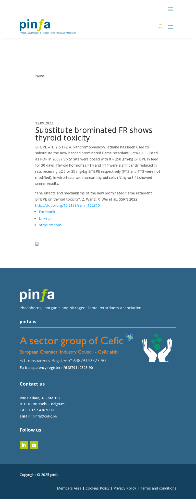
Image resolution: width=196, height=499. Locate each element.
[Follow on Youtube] (34, 445)
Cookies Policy (97, 488)
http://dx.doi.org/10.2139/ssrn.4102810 (67, 205)
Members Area (69, 488)
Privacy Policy (125, 488)
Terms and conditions (158, 488)
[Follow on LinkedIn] (24, 445)
